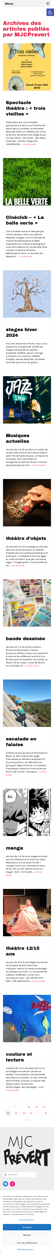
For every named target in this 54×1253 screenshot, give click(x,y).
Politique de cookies (26, 1249)
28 (16, 1113)
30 (31, 1113)
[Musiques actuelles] (27, 399)
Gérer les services (26, 1220)
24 (29, 1107)
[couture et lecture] (27, 1018)
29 (23, 1113)
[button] (50, 12)
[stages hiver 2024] (27, 293)
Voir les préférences (27, 1243)
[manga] (27, 812)
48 (46, 1113)
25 (37, 1107)
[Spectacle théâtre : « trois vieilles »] (27, 66)
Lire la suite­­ (29, 144)
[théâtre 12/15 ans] (27, 912)
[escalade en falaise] (27, 703)
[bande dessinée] (27, 602)
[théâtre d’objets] (27, 502)
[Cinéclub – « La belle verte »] (27, 181)
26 (44, 1107)
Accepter (27, 1227)
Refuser (27, 1235)
